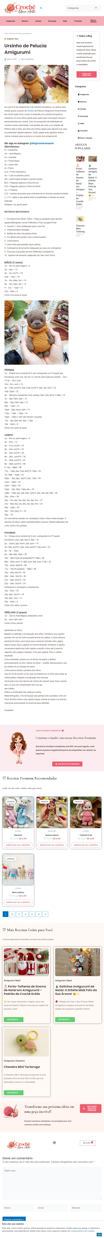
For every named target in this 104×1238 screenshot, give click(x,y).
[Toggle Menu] (95, 8)
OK (99, 1234)
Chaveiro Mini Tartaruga (22, 1067)
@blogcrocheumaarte (42, 143)
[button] (41, 8)
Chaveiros (20, 1060)
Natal (17, 980)
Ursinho (30, 111)
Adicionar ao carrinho (18, 844)
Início (6, 33)
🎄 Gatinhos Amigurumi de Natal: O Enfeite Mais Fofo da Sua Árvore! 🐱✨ (94, 180)
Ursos (16, 39)
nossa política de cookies (82, 1231)
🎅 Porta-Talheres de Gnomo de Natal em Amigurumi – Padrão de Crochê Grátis (25, 990)
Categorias (73, 8)
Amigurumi (10, 39)
